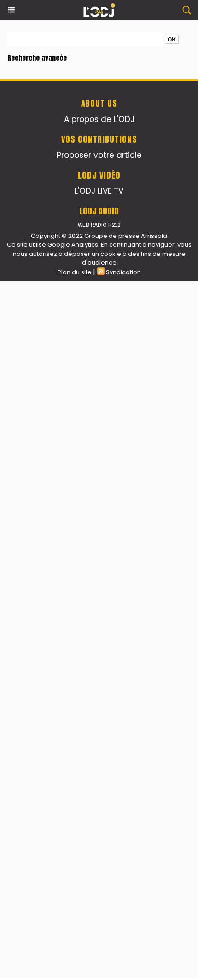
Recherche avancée (37, 57)
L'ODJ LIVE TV (99, 191)
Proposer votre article (99, 155)
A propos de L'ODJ (99, 119)
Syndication (123, 272)
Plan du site (75, 272)
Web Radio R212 (99, 225)
